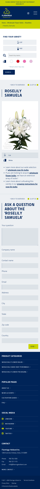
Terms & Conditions (29, 480)
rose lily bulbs (11, 187)
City (3, 303)
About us (5, 388)
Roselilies (28, 23)
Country (5, 335)
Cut (21, 42)
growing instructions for (27, 184)
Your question (7, 225)
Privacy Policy (5, 483)
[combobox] (22, 55)
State (4, 314)
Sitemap (14, 483)
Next (37, 85)
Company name (8, 250)
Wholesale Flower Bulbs (15, 23)
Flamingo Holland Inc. (7, 13)
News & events (8, 393)
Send (32, 346)
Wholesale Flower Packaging (14, 372)
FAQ (3, 403)
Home (4, 23)
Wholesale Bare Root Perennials (15, 367)
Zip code (5, 325)
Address (5, 292)
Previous (28, 85)
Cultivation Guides (9, 398)
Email (4, 282)
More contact (7, 469)
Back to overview (18, 85)
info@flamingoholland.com (18, 464)
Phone (4, 271)
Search (8, 72)
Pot (21, 48)
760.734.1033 (13, 459)
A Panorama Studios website (10, 486)
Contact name (7, 260)
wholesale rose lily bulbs (18, 170)
